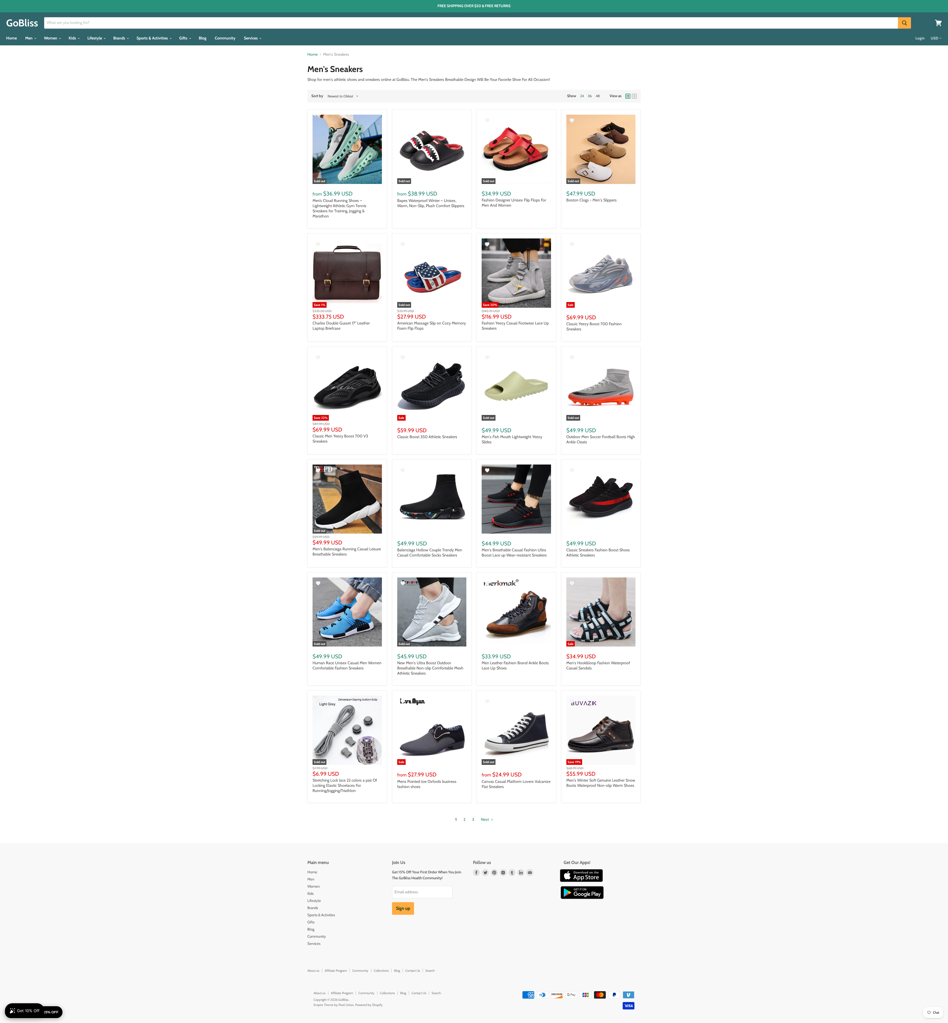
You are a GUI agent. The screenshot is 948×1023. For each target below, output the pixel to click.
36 (590, 96)
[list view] (634, 96)
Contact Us (412, 970)
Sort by (317, 96)
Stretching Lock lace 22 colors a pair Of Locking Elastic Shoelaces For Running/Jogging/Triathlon (345, 785)
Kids (73, 38)
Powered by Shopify (369, 1005)
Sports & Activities (153, 38)
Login (920, 38)
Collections (381, 970)
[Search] (904, 23)
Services (251, 38)
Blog (202, 38)
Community (225, 38)
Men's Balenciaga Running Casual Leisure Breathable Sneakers (347, 551)
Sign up (403, 908)
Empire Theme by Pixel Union (334, 1005)
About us (313, 970)
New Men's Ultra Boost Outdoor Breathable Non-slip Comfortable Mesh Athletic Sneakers (430, 668)
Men (29, 38)
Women (51, 38)
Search (430, 970)
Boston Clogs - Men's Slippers (591, 200)
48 (598, 96)
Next (485, 819)
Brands (119, 38)
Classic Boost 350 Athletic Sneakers (427, 436)
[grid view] (627, 96)
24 (582, 96)
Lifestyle (95, 38)
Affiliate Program (336, 970)
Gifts (183, 38)
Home (11, 38)
